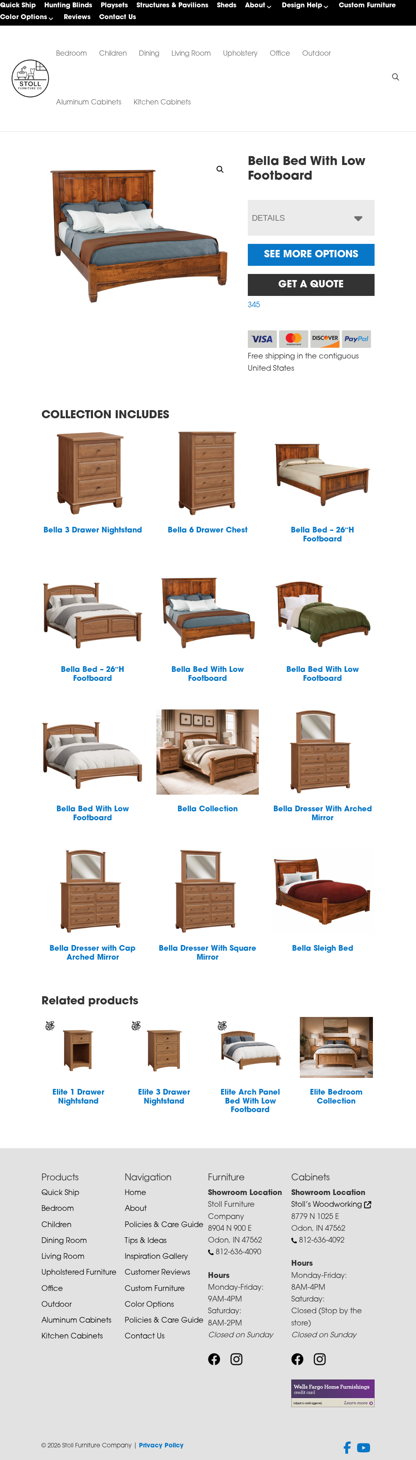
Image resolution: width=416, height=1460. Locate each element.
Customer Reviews (157, 1273)
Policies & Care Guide (164, 1225)
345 (254, 305)
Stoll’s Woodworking (327, 1205)
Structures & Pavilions (172, 5)
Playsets (114, 5)
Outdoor (316, 53)
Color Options (23, 17)
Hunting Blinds (68, 5)
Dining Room (64, 1241)
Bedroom (71, 53)
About (255, 5)
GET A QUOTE (311, 285)
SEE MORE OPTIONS (311, 255)
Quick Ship (18, 5)
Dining (149, 53)
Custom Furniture (367, 5)
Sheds (226, 5)
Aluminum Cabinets (88, 102)
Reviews (77, 17)
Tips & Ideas (146, 1241)
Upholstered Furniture (79, 1273)
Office (280, 53)
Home (135, 1193)
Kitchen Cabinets (162, 102)
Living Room (191, 53)
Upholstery (240, 53)
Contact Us (117, 17)
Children (113, 53)
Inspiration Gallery (156, 1257)
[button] (220, 169)
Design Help (302, 5)
